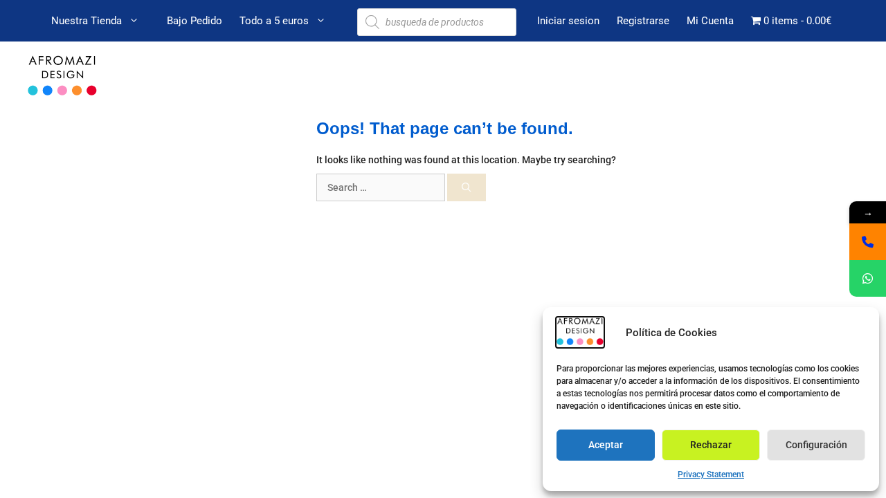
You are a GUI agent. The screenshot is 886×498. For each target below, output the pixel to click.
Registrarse (643, 21)
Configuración (816, 444)
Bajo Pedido (194, 21)
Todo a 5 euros (274, 21)
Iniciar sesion (568, 21)
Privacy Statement (711, 474)
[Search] (466, 188)
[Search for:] (381, 187)
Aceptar (605, 444)
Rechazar (711, 444)
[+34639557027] (867, 278)
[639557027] (867, 241)
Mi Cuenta (710, 21)
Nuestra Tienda (86, 21)
